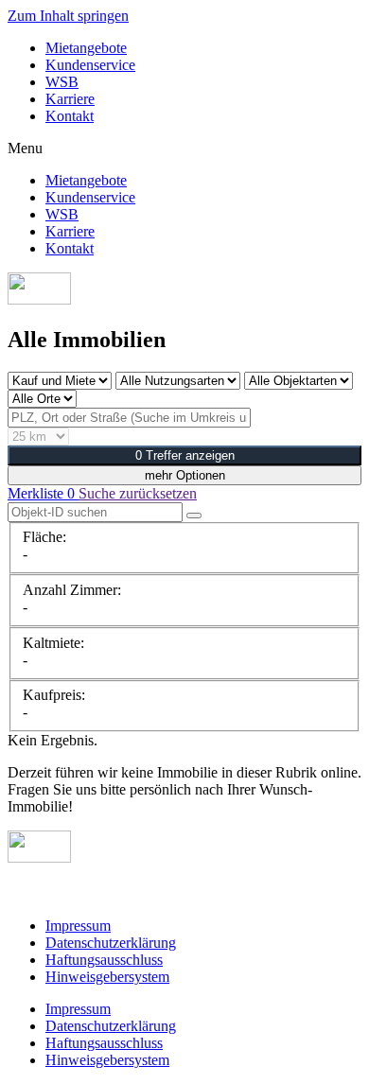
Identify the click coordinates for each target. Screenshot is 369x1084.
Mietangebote (86, 48)
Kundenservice (90, 65)
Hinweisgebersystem (107, 977)
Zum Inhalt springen (68, 16)
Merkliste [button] (41, 493)
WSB (62, 82)
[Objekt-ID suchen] (194, 515)
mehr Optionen (185, 475)
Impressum (78, 926)
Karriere (70, 99)
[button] (184, 148)
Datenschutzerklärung (110, 943)
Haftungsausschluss (104, 960)
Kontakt (69, 116)
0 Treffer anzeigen (185, 455)
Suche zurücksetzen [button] (138, 493)
